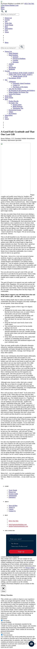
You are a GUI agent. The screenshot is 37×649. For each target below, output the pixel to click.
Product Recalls (13, 101)
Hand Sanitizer (13, 55)
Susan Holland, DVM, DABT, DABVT (21, 73)
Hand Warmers (13, 53)
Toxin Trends (9, 25)
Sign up (21, 551)
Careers (11, 509)
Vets (6, 21)
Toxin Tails (8, 23)
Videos (11, 112)
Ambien (11, 64)
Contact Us (16, 85)
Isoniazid (15, 57)
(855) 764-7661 (29, 3)
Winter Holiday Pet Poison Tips (18, 92)
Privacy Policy (30, 567)
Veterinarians (13, 495)
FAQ (6, 30)
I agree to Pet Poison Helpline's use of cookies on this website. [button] (17, 584)
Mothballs (12, 69)
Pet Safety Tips (13, 103)
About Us (12, 507)
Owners (7, 19)
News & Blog (13, 505)
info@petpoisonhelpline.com (18, 524)
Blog (6, 27)
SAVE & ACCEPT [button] (7, 647)
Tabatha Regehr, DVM (20, 76)
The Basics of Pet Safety (20, 87)
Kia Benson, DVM (15, 78)
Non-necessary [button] (5, 633)
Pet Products (12, 113)
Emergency (12, 497)
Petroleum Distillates (19, 58)
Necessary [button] (4, 618)
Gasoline (15, 60)
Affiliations (12, 81)
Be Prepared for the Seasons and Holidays (22, 90)
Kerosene (16, 62)
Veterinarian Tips (18, 108)
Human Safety (17, 104)
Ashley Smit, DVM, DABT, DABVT (20, 74)
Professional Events (15, 110)
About (7, 32)
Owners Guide (13, 494)
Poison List (8, 18)
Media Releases (17, 106)
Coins (10, 65)
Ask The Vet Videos (15, 89)
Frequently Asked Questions (21, 83)
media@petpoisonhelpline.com (18, 526)
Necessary (6, 620)
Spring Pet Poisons (14, 94)
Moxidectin (12, 67)
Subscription (9, 28)
